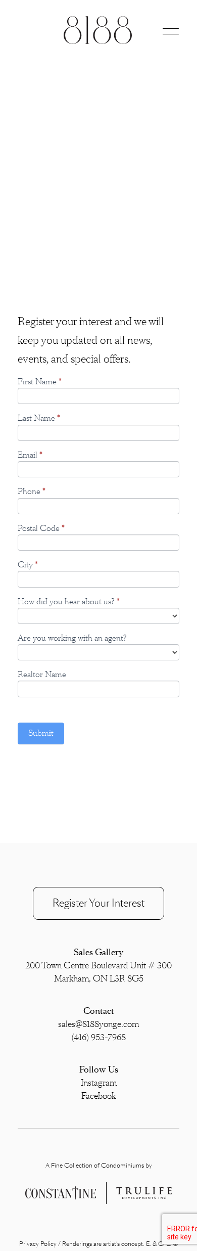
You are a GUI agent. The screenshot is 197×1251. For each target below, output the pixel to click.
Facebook (98, 1096)
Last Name (39, 418)
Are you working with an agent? (72, 638)
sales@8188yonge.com (98, 1024)
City (28, 565)
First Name (40, 382)
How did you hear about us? (69, 602)
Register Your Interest (98, 903)
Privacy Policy (38, 1243)
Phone (31, 492)
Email (30, 455)
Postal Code (41, 528)
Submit (41, 733)
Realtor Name (42, 675)
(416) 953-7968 (99, 1038)
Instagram (99, 1083)
